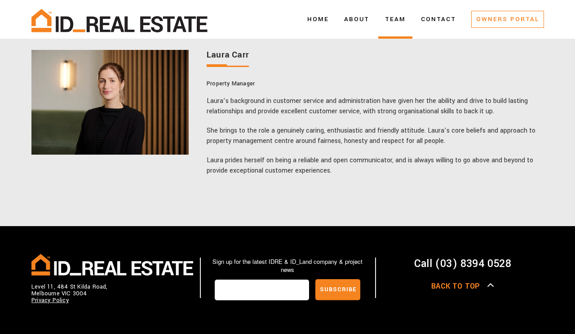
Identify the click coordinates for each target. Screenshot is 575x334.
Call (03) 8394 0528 (462, 263)
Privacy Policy (50, 300)
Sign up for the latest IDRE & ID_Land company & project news (287, 266)
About (356, 19)
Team (395, 19)
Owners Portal (507, 19)
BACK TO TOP (455, 286)
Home (318, 19)
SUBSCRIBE (338, 289)
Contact (438, 19)
